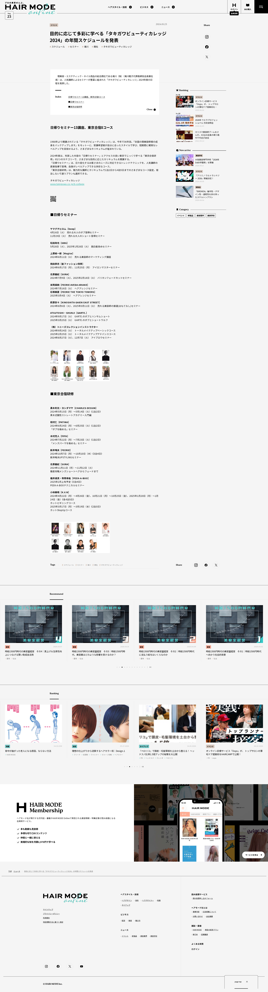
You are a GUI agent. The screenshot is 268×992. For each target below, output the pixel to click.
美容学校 (199, 155)
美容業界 (200, 215)
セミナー (74, 46)
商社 (96, 46)
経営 (7, 647)
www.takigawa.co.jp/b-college (67, 184)
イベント (199, 97)
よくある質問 (197, 943)
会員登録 (234, 13)
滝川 (86, 46)
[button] (119, 667)
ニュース (17, 871)
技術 (208, 647)
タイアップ (77, 746)
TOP (10, 871)
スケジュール (58, 46)
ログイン (195, 949)
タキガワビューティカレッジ (117, 46)
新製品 (198, 187)
